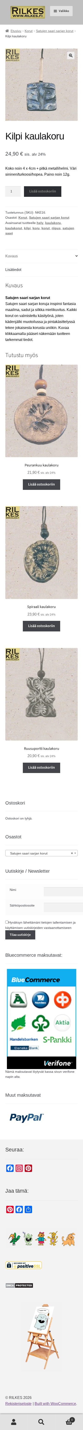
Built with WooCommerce (55, 1404)
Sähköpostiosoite (22, 905)
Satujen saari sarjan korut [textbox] (40, 853)
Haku (41, 1422)
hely (40, 223)
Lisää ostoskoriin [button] (41, 484)
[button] (70, 55)
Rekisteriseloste (18, 1404)
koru (36, 228)
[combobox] (41, 853)
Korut (29, 31)
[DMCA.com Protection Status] (41, 1285)
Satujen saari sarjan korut (54, 31)
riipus (56, 228)
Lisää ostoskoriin (42, 191)
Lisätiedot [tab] (13, 270)
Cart (64, 1418)
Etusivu (16, 31)
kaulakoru (53, 223)
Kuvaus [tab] (11, 256)
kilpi (27, 228)
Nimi (13, 890)
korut (46, 228)
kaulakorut (13, 228)
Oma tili (14, 1422)
